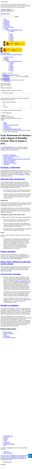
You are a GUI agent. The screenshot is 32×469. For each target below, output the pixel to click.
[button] (16, 84)
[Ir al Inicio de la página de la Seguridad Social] (5, 13)
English (14, 61)
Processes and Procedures (10, 337)
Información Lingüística (9, 444)
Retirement (6, 126)
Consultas (6, 28)
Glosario (6, 438)
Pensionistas (6, 23)
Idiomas (14, 29)
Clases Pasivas (7, 25)
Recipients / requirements (9, 155)
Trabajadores (7, 21)
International (6, 336)
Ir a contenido (4, 54)
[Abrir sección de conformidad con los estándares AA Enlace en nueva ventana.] (13, 457)
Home (5, 122)
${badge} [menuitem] (8, 462)
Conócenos (6, 20)
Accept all (3, 9)
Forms (5, 334)
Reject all (9, 9)
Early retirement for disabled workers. (12, 129)
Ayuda (5, 441)
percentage (24, 257)
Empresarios (6, 24)
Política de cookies (8, 453)
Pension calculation (8, 157)
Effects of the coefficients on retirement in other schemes (17, 159)
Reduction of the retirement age (11, 156)
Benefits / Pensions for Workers (11, 125)
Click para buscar (20, 76)
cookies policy (21, 7)
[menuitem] (17, 467)
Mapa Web (6, 437)
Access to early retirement (10, 160)
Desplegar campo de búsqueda (14, 54)
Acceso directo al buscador (8, 74)
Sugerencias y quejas (8, 27)
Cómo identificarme (8, 436)
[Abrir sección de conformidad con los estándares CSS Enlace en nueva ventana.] (14, 458)
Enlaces (5, 440)
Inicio (5, 19)
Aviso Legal (6, 451)
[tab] (16, 167)
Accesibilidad (7, 442)
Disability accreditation (9, 161)
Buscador (17, 74)
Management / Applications (10, 163)
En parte (6, 107)
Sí (4, 104)
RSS (5, 445)
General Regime (7, 127)
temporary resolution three (21, 281)
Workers (6, 123)
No (4, 105)
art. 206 (21, 301)
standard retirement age (8, 147)
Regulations (6, 164)
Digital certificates (8, 332)
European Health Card (9, 333)
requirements (21, 174)
